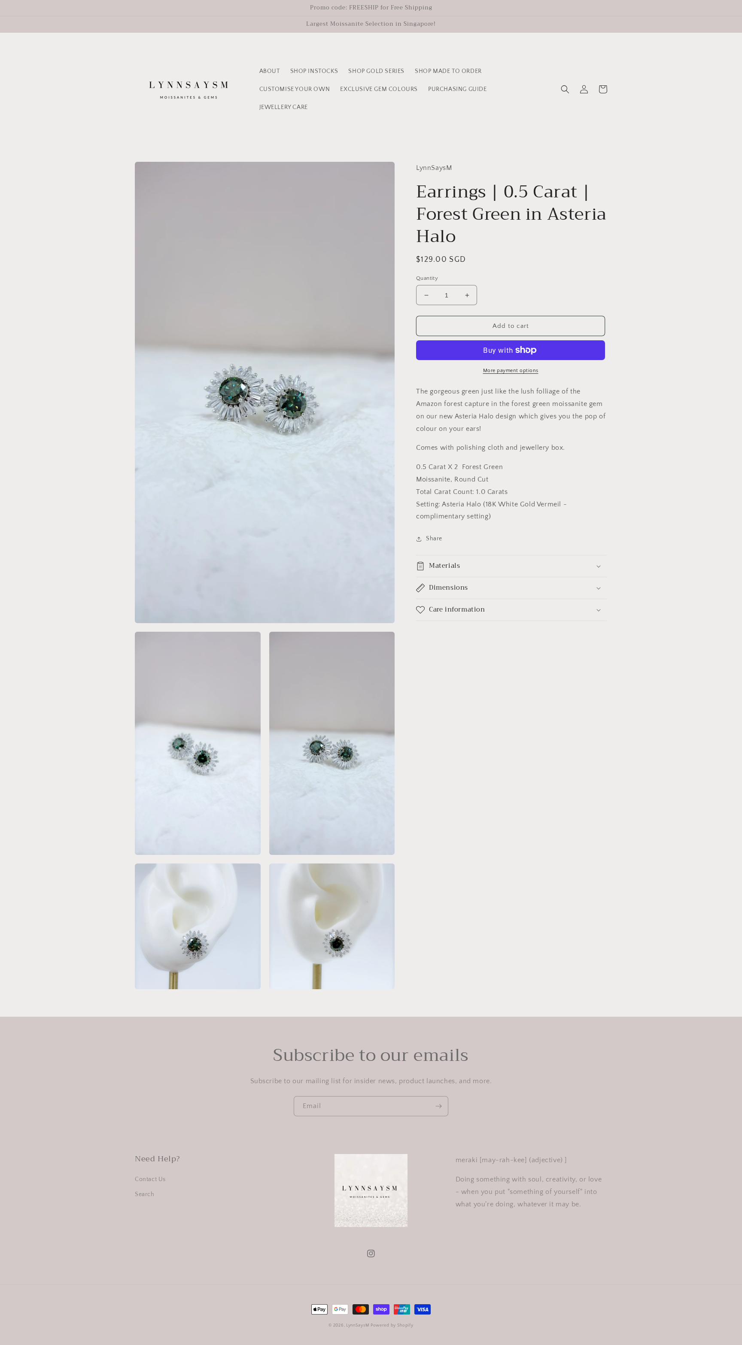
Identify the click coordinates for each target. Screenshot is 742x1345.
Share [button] (434, 538)
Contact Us (150, 1179)
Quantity (427, 278)
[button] (565, 89)
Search (145, 1194)
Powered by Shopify (392, 1325)
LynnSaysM (357, 1325)
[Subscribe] (438, 1106)
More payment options (510, 370)
